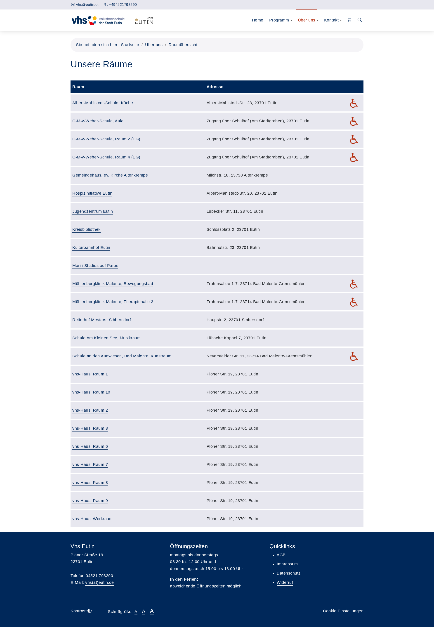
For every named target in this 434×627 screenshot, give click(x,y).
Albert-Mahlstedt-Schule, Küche (102, 103)
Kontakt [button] (331, 20)
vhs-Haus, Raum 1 (90, 374)
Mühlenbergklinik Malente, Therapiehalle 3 (112, 301)
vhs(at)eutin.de (99, 582)
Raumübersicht (183, 44)
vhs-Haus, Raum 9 (90, 500)
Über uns (154, 44)
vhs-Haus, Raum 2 (90, 410)
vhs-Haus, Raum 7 (90, 464)
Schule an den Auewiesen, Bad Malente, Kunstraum (122, 356)
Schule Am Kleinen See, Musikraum (106, 338)
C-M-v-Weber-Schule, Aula (97, 121)
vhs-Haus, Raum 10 (91, 392)
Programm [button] (279, 20)
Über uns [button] (306, 20)
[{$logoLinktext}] (98, 20)
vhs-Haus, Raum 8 (90, 482)
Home (257, 20)
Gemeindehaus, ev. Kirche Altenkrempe (110, 175)
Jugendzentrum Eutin (92, 211)
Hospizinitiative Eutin (92, 193)
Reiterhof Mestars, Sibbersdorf (101, 320)
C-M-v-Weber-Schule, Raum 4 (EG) (106, 157)
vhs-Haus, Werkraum (92, 518)
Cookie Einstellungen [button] (343, 611)
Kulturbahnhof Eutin (91, 247)
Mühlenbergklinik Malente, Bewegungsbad (112, 283)
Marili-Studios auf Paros (95, 265)
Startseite (130, 44)
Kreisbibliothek (86, 229)
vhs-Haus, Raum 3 (90, 428)
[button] (350, 20)
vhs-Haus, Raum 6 (90, 446)
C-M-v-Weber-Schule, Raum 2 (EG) (106, 139)
